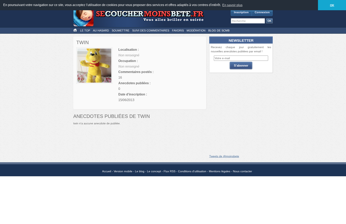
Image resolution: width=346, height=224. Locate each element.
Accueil (106, 171)
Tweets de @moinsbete (224, 156)
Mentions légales (219, 171)
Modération (196, 30)
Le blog (139, 171)
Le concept (154, 171)
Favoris (178, 30)
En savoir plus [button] (232, 5)
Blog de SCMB (218, 30)
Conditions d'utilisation (192, 171)
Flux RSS (169, 171)
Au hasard (101, 30)
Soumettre (120, 30)
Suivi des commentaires (150, 30)
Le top (85, 30)
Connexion (262, 12)
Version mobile (123, 171)
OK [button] (332, 5)
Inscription (241, 12)
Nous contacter (242, 171)
